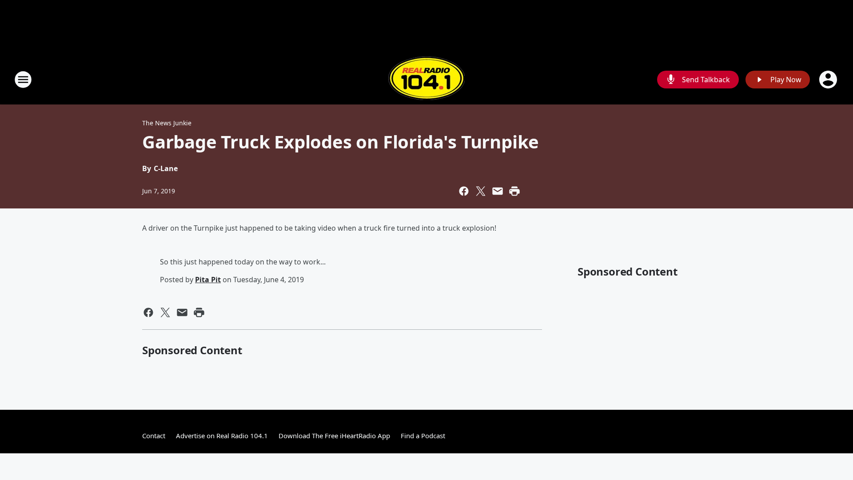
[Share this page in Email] (497, 191)
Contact (153, 435)
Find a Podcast (423, 435)
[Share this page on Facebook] (464, 191)
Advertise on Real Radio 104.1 (222, 435)
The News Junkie (166, 123)
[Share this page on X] (480, 191)
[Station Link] (426, 79)
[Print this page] (514, 191)
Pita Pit (208, 279)
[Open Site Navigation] (23, 79)
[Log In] (829, 79)
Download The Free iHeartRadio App (334, 435)
